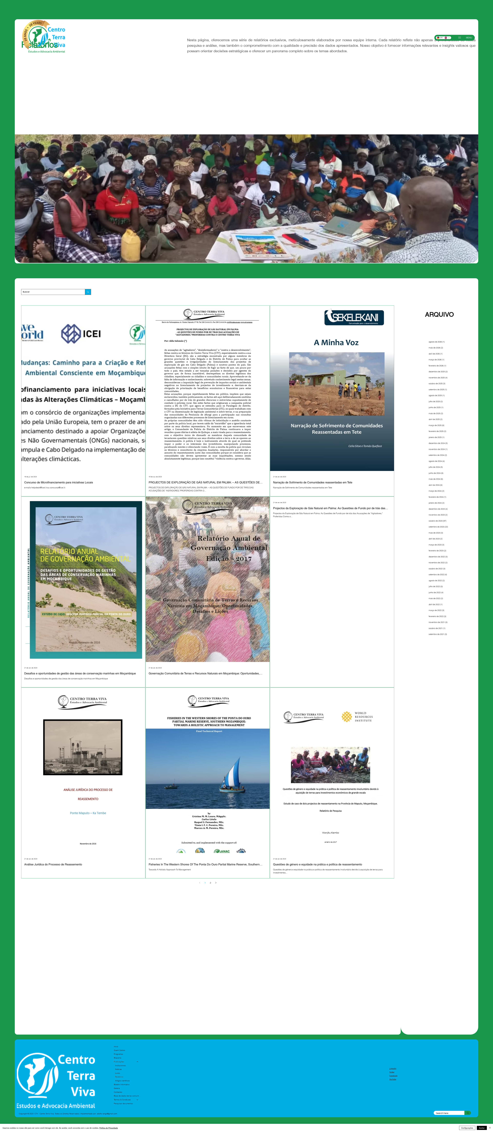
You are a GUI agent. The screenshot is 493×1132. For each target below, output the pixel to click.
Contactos (118, 1092)
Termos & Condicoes (122, 1099)
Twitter (391, 1072)
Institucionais (120, 1065)
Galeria (117, 1088)
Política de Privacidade (108, 1128)
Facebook (393, 1075)
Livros (117, 1073)
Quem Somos (119, 1050)
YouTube (392, 1079)
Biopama (117, 1058)
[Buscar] (88, 292)
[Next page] (216, 882)
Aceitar (482, 1128)
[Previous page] (199, 882)
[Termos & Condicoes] (137, 1100)
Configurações (467, 1128)
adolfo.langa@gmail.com (107, 1113)
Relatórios (119, 1077)
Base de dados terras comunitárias (127, 1096)
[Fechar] (489, 1128)
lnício (116, 1046)
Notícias (118, 1069)
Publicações (119, 1062)
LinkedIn (392, 1068)
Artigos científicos (122, 1081)
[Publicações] (137, 1062)
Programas (118, 1054)
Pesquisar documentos (123, 1103)
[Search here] (467, 1113)
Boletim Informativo (122, 1084)
